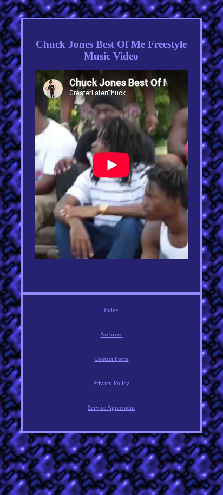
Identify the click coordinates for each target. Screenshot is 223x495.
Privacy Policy (111, 383)
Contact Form (111, 358)
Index (111, 310)
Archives (111, 334)
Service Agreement (111, 407)
